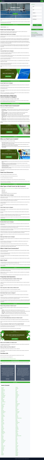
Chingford (17, 391)
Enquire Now (15, 136)
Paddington (2, 406)
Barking (16, 392)
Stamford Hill (2, 397)
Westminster (2, 399)
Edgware (17, 401)
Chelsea (2, 417)
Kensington (2, 420)
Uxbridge (17, 455)
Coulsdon (17, 453)
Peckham (2, 419)
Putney (2, 451)
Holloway (4, 358)
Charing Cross (3, 396)
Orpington (17, 446)
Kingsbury (2, 454)
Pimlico (2, 409)
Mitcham (17, 410)
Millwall (2, 421)
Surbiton (17, 442)
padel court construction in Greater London (9, 188)
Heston (16, 436)
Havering (17, 443)
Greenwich (2, 433)
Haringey (2, 407)
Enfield (16, 398)
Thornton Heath (17, 411)
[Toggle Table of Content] (7, 27)
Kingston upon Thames (18, 435)
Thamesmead (17, 412)
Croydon (17, 425)
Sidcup (16, 424)
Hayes (16, 444)
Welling (16, 420)
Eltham (16, 400)
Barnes (16, 389)
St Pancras (1, 358)
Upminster (17, 454)
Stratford (2, 418)
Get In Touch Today (15, 24)
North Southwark (3, 395)
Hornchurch (17, 445)
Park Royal (17, 388)
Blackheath (2, 442)
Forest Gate (2, 428)
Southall (17, 432)
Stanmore (17, 421)
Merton (16, 402)
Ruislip (16, 447)
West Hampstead (3, 411)
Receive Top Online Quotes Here (15, 103)
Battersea (2, 429)
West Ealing (17, 409)
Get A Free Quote (15, 382)
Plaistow (2, 430)
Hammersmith (3, 441)
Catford (2, 452)
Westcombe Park (3, 440)
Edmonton (2, 439)
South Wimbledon (18, 403)
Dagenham (17, 431)
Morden (16, 414)
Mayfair (2, 398)
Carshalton (17, 434)
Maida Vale (2, 410)
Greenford (17, 423)
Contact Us (15, 267)
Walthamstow (3, 431)
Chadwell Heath (17, 422)
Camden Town (7, 358)
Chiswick (17, 387)
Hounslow (17, 433)
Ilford (16, 390)
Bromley (2, 408)
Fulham (2, 443)
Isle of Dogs (2, 422)
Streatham (2, 453)
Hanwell (17, 413)
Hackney (15, 358)
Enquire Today (15, 303)
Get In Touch (37, 29)
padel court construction (4, 21)
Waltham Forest (3, 432)
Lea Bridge (2, 400)
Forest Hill (2, 450)
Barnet (16, 399)
